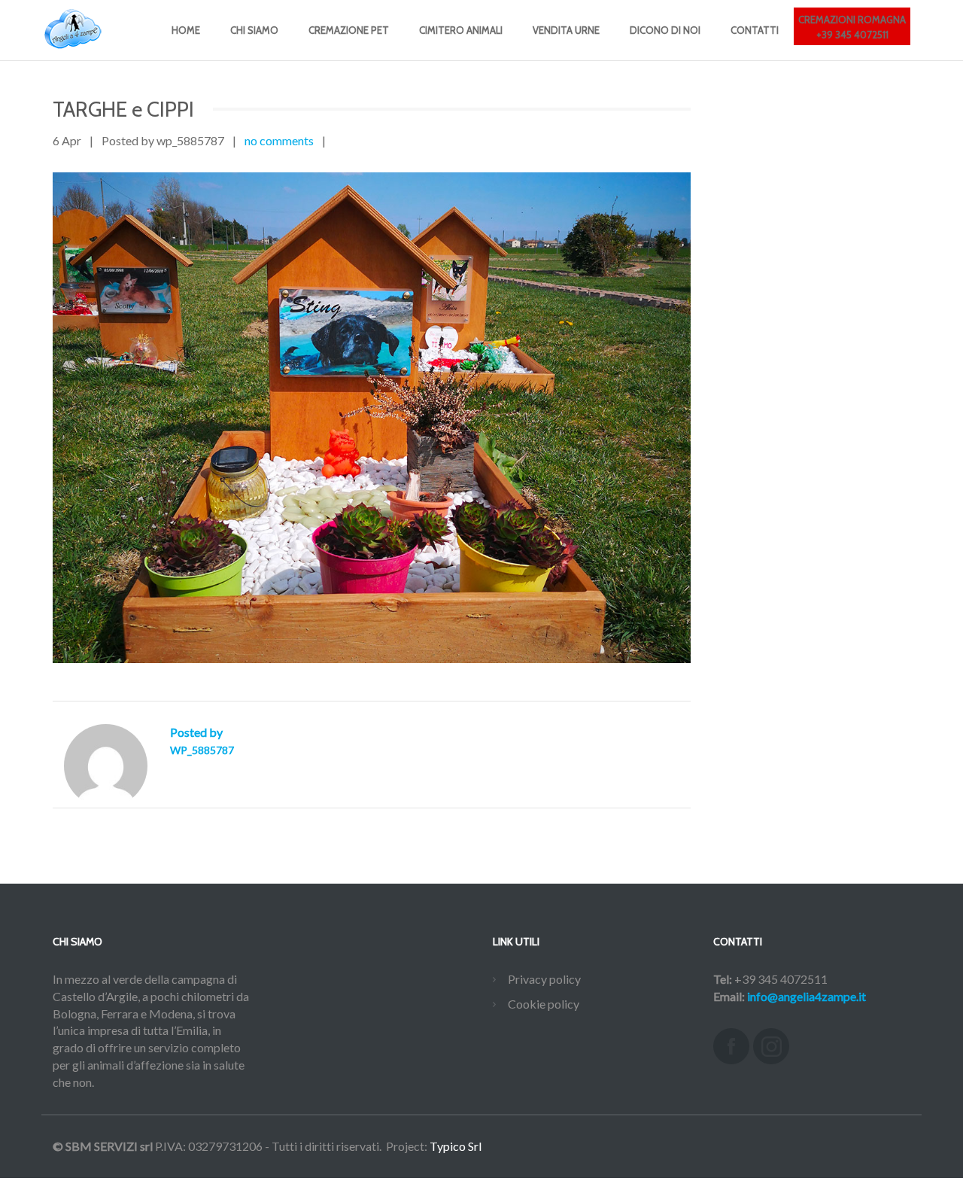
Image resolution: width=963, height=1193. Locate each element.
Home (186, 30)
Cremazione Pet (348, 30)
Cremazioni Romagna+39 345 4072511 (852, 27)
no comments (279, 140)
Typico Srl (456, 1146)
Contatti (755, 30)
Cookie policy (543, 1004)
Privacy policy (544, 979)
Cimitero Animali (461, 30)
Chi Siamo (254, 30)
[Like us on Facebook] (731, 1046)
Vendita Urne (566, 30)
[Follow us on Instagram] (771, 1046)
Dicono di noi (665, 30)
